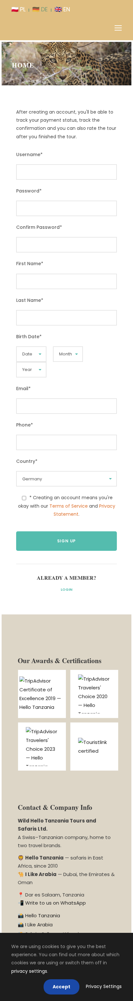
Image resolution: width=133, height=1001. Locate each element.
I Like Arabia (39, 924)
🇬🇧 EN (62, 9)
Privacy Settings (104, 986)
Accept (61, 986)
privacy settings (29, 971)
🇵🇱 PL (18, 9)
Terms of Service (68, 506)
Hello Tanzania (42, 915)
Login (66, 589)
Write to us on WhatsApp (55, 902)
